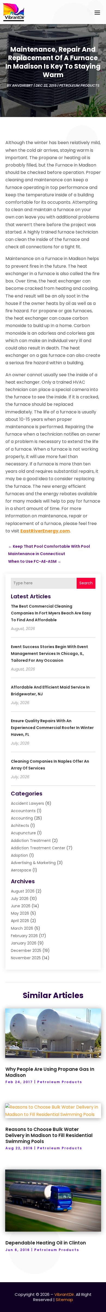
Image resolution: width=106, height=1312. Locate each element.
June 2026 (20, 906)
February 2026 (24, 935)
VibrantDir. (64, 1294)
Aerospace (21, 870)
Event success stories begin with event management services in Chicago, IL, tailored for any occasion (49, 653)
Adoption (19, 855)
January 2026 (23, 943)
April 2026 (20, 920)
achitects (20, 825)
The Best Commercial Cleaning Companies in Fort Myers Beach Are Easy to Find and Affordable (51, 613)
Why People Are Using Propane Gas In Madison (49, 1072)
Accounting (22, 818)
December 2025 (26, 950)
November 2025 (26, 958)
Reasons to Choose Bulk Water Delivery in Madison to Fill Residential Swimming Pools (49, 1135)
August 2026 (23, 891)
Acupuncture (23, 833)
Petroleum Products (79, 85)
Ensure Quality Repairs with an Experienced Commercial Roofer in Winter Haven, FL (52, 727)
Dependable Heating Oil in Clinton (45, 1243)
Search (86, 583)
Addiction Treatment (31, 840)
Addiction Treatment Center (38, 848)
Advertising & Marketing (33, 862)
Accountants (23, 811)
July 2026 (20, 898)
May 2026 (20, 913)
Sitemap (64, 1299)
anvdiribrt (22, 85)
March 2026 (22, 928)
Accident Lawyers (27, 803)
